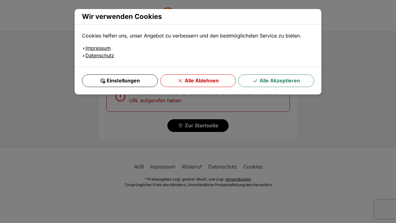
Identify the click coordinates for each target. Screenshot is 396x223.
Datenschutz (99, 55)
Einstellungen (123, 80)
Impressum (98, 48)
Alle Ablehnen (202, 80)
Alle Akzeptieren (280, 80)
